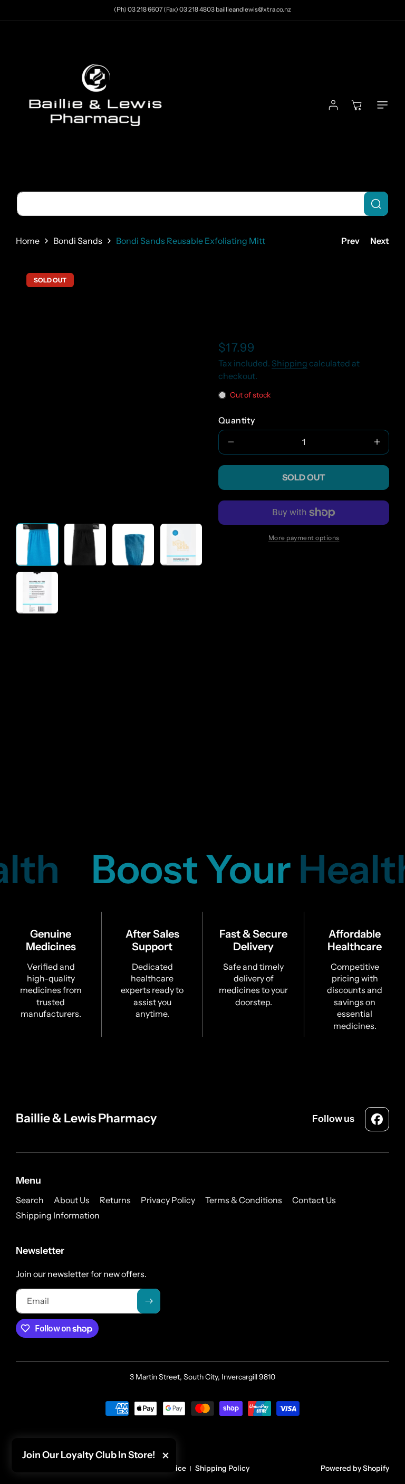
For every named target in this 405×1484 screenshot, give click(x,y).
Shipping (289, 363)
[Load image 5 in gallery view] (37, 592)
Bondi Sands (77, 240)
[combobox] (202, 203)
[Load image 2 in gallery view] (85, 544)
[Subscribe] (148, 1301)
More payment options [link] (304, 538)
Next (379, 240)
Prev (350, 240)
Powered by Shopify (355, 1468)
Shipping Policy (222, 1468)
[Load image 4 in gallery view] (181, 544)
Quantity (236, 420)
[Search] (376, 204)
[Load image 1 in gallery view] (37, 544)
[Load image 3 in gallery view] (133, 544)
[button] (380, 105)
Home (28, 240)
